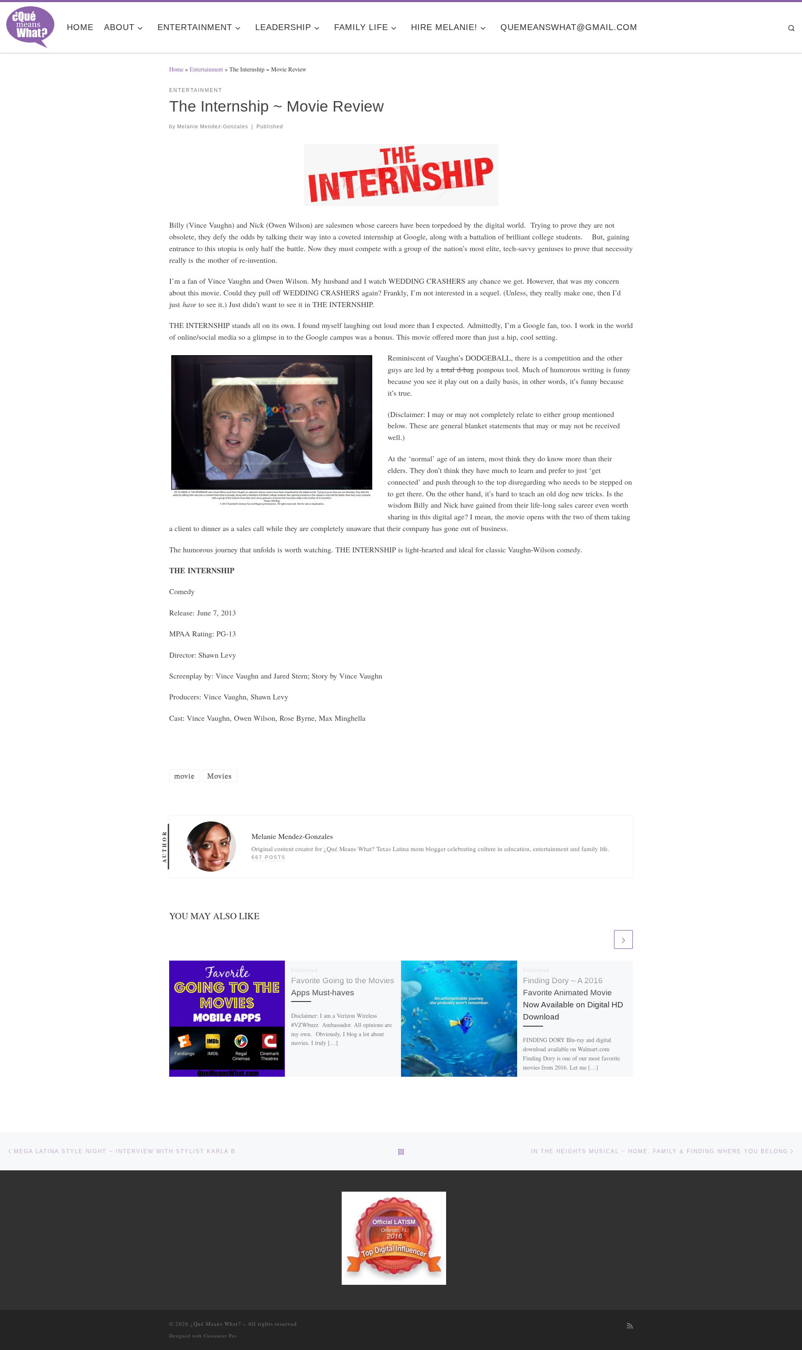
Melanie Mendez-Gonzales (212, 127)
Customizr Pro (220, 1335)
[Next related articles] (623, 939)
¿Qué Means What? (215, 1323)
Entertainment (206, 69)
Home (176, 69)
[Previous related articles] (603, 939)
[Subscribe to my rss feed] (630, 1326)
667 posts (268, 857)
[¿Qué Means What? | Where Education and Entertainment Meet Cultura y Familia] (30, 25)
